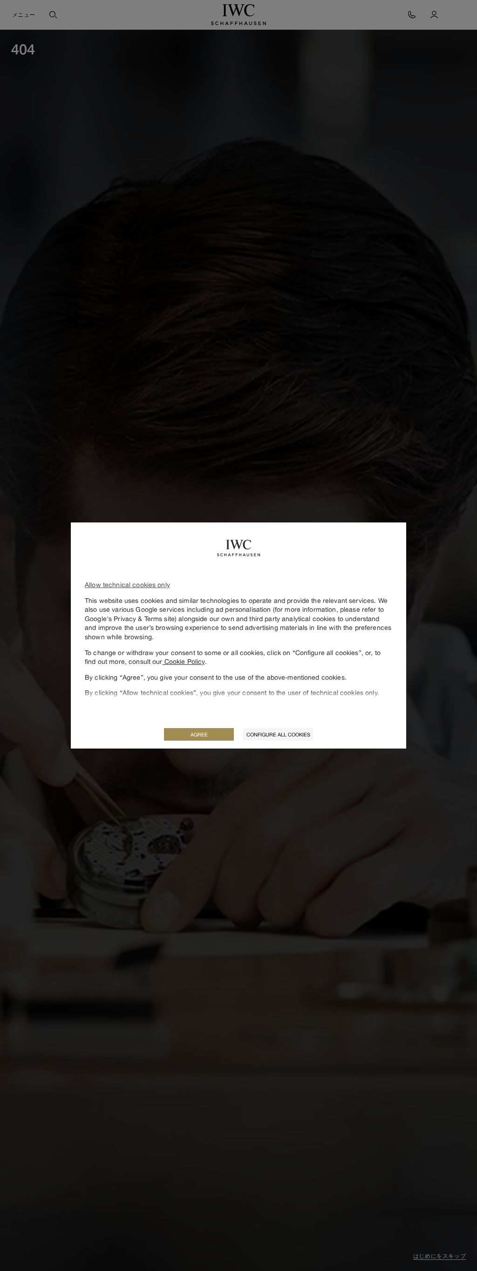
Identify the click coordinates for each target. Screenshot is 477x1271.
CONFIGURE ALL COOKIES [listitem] (278, 734)
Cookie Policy (184, 661)
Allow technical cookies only (127, 585)
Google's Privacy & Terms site (130, 618)
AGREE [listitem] (199, 734)
